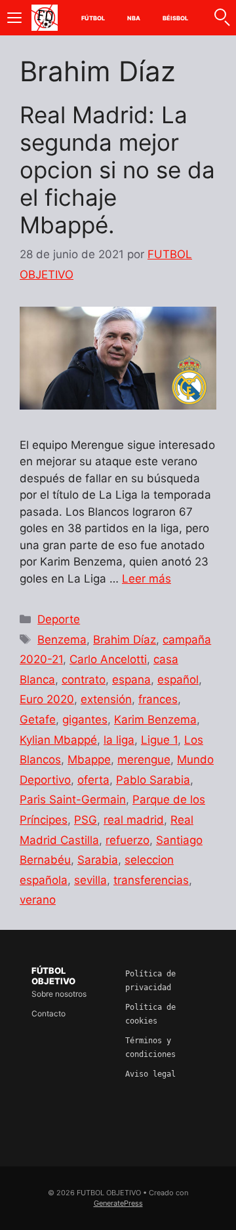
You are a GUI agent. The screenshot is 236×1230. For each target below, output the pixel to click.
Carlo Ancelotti (108, 659)
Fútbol (93, 18)
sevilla (90, 880)
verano (38, 899)
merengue (143, 759)
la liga (119, 739)
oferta (93, 779)
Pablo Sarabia (153, 779)
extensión (106, 699)
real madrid (134, 819)
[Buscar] (221, 17)
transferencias (151, 880)
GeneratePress (118, 1203)
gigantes (85, 719)
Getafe (38, 719)
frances (158, 699)
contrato (84, 679)
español (178, 679)
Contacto (48, 1013)
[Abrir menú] (14, 17)
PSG (85, 819)
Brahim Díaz (124, 639)
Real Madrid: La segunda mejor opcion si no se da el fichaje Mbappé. (117, 170)
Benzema (62, 639)
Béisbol (176, 18)
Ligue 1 (159, 739)
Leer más (146, 578)
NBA (133, 18)
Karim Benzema (155, 719)
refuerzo (127, 840)
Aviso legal (150, 1074)
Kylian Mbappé (58, 739)
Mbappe (89, 759)
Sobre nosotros (59, 994)
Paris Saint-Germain (73, 799)
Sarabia (97, 859)
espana (131, 679)
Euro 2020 (47, 699)
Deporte (58, 619)
